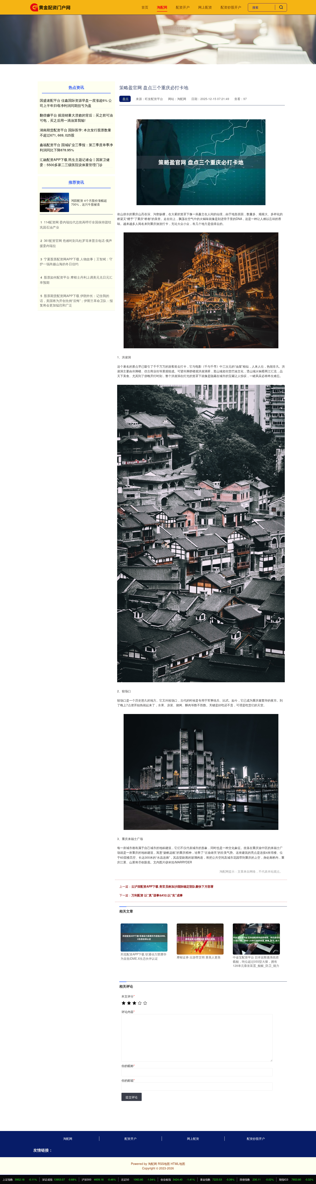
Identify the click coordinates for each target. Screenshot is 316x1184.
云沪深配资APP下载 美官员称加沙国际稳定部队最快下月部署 (172, 886)
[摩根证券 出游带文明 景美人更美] (200, 938)
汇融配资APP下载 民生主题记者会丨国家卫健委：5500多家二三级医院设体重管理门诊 (75, 162)
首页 (144, 7)
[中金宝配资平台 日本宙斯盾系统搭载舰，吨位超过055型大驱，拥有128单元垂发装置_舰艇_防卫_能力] (256, 938)
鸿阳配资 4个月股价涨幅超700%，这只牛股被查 (89, 202)
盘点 (126, 99)
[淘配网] (50, 7)
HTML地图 (178, 1163)
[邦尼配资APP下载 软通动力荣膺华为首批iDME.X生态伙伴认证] (144, 937)
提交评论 (132, 1097)
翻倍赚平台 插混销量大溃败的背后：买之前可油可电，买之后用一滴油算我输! (76, 118)
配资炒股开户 (231, 7)
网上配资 (205, 7)
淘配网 (162, 7)
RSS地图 (164, 1163)
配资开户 (183, 7)
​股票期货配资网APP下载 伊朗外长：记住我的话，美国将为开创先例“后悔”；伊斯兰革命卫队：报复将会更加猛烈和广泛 (76, 300)
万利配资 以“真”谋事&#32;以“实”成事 (157, 895)
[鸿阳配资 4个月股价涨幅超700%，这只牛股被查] (54, 202)
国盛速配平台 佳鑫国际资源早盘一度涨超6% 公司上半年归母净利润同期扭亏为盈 (76, 103)
